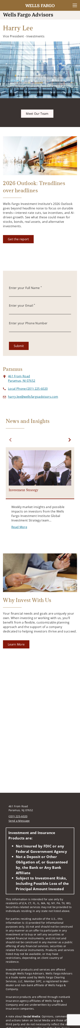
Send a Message (19, 821)
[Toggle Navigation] (75, 5)
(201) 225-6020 (18, 816)
